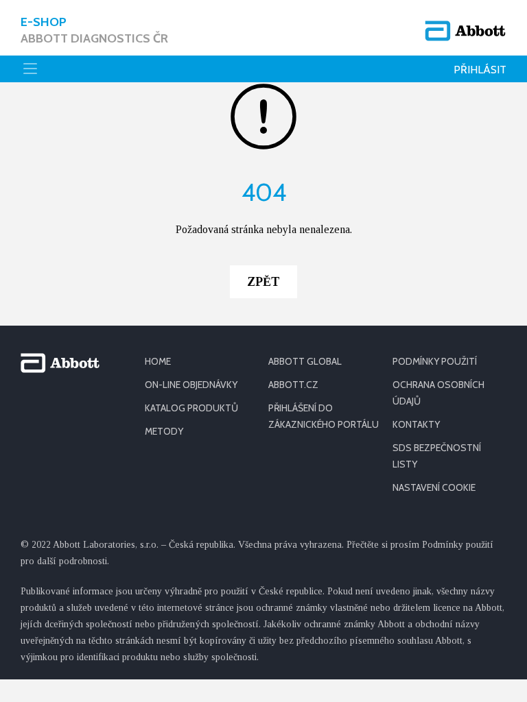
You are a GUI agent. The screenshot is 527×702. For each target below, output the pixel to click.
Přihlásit (480, 69)
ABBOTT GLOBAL (305, 361)
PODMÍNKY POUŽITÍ (435, 361)
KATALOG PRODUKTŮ (191, 408)
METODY (164, 431)
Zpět (263, 282)
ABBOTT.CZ (293, 384)
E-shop (94, 30)
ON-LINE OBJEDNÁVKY (191, 384)
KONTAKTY (416, 424)
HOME (158, 361)
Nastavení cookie (434, 487)
